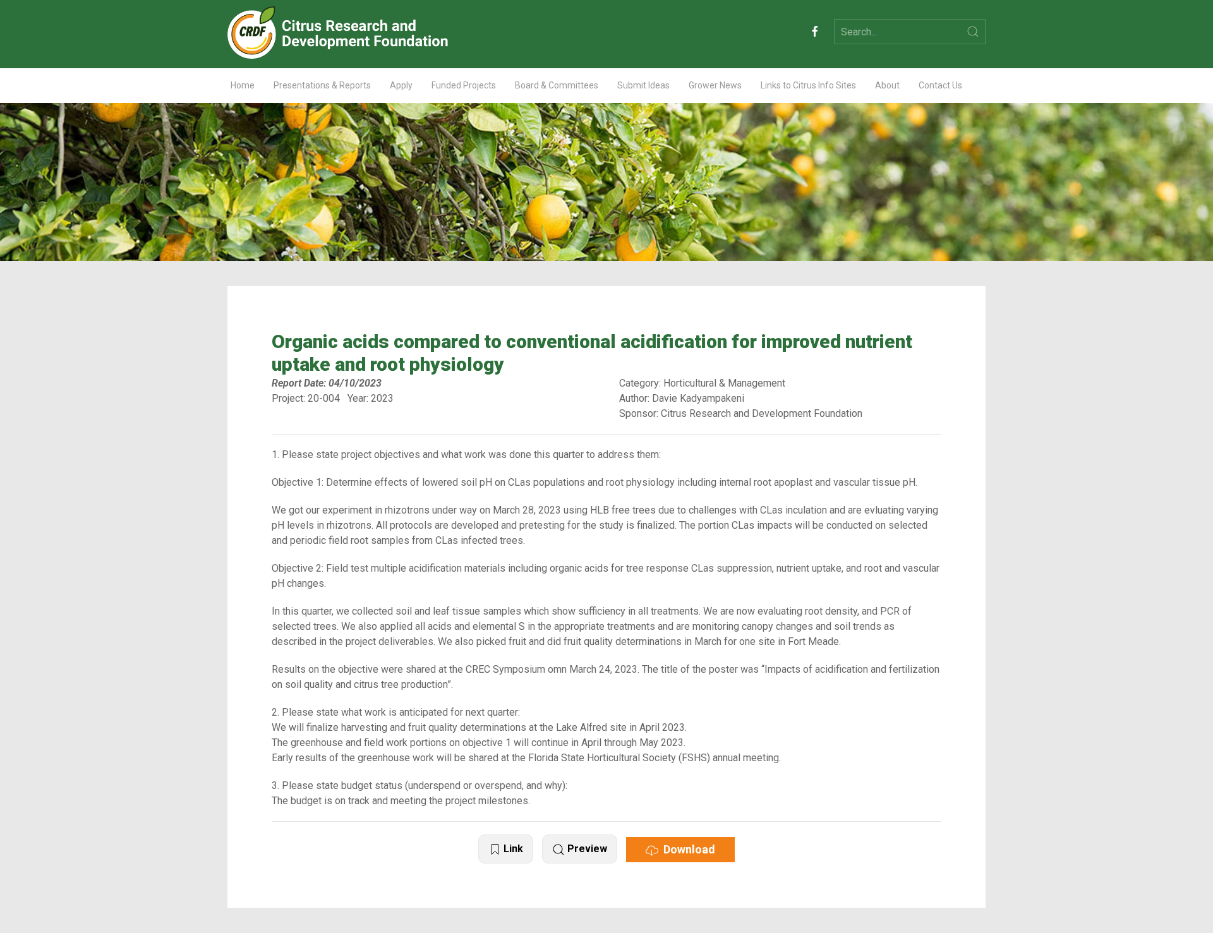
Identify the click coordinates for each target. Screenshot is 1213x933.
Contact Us (940, 85)
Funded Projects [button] (463, 85)
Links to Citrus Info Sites (808, 85)
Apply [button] (401, 85)
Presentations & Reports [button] (322, 85)
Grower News (715, 85)
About (887, 85)
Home (243, 85)
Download (686, 849)
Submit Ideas (643, 85)
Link (512, 849)
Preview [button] (586, 849)
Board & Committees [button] (556, 85)
